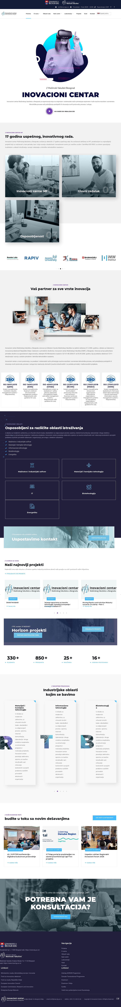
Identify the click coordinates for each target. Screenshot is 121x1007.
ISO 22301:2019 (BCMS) (70, 385)
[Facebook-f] (114, 6)
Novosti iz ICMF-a (15, 850)
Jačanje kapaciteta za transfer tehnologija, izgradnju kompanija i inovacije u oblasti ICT (19, 604)
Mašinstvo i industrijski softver (32, 472)
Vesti (85, 14)
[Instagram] (110, 6)
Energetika (32, 513)
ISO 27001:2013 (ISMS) (110, 385)
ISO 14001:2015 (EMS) (30, 385)
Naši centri (56, 14)
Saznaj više (11, 606)
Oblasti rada (47, 14)
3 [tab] (60, 613)
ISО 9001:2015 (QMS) (10, 385)
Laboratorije (68, 14)
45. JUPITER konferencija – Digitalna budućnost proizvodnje (21, 855)
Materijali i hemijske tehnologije (89, 472)
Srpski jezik (104, 13)
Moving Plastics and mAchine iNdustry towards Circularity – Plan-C (59, 603)
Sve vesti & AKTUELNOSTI (104, 818)
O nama (36, 14)
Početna (28, 14)
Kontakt (92, 14)
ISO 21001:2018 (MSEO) (90, 385)
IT (32, 493)
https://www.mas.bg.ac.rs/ (12, 963)
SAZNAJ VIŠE (13, 863)
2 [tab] (57, 613)
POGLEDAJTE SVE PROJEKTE (16, 574)
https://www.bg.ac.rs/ (32, 950)
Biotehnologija (89, 493)
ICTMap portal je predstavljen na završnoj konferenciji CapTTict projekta (60, 856)
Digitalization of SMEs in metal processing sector (94, 603)
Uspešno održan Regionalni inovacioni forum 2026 (97, 855)
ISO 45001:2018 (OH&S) (50, 385)
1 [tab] (54, 613)
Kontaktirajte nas (60, 917)
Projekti (78, 14)
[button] (60, 268)
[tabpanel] (22, 594)
